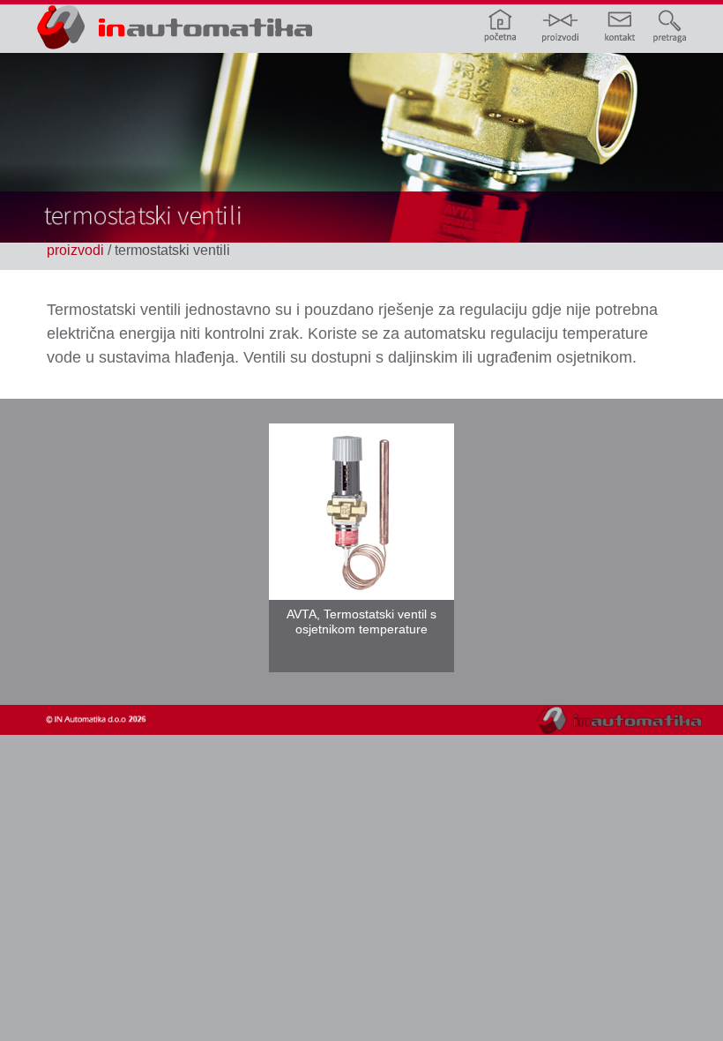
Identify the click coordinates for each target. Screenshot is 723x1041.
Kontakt (610, 24)
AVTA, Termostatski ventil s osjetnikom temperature (361, 621)
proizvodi (75, 250)
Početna (507, 24)
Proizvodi (559, 24)
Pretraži (661, 24)
